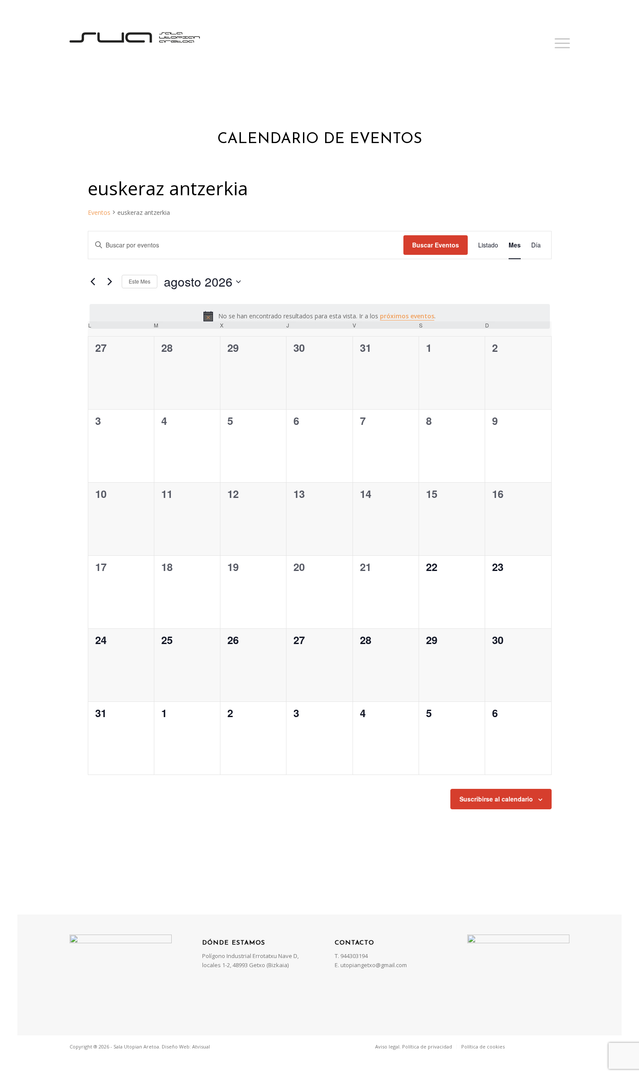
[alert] (320, 316)
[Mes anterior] (93, 282)
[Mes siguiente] (110, 282)
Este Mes (139, 281)
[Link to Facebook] (524, 1046)
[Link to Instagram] (550, 1046)
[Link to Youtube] (563, 1046)
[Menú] (559, 43)
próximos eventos (407, 316)
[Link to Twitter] (537, 1046)
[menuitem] (413, 1047)
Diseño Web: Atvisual (186, 1046)
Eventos (99, 212)
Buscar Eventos (435, 244)
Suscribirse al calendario (496, 799)
